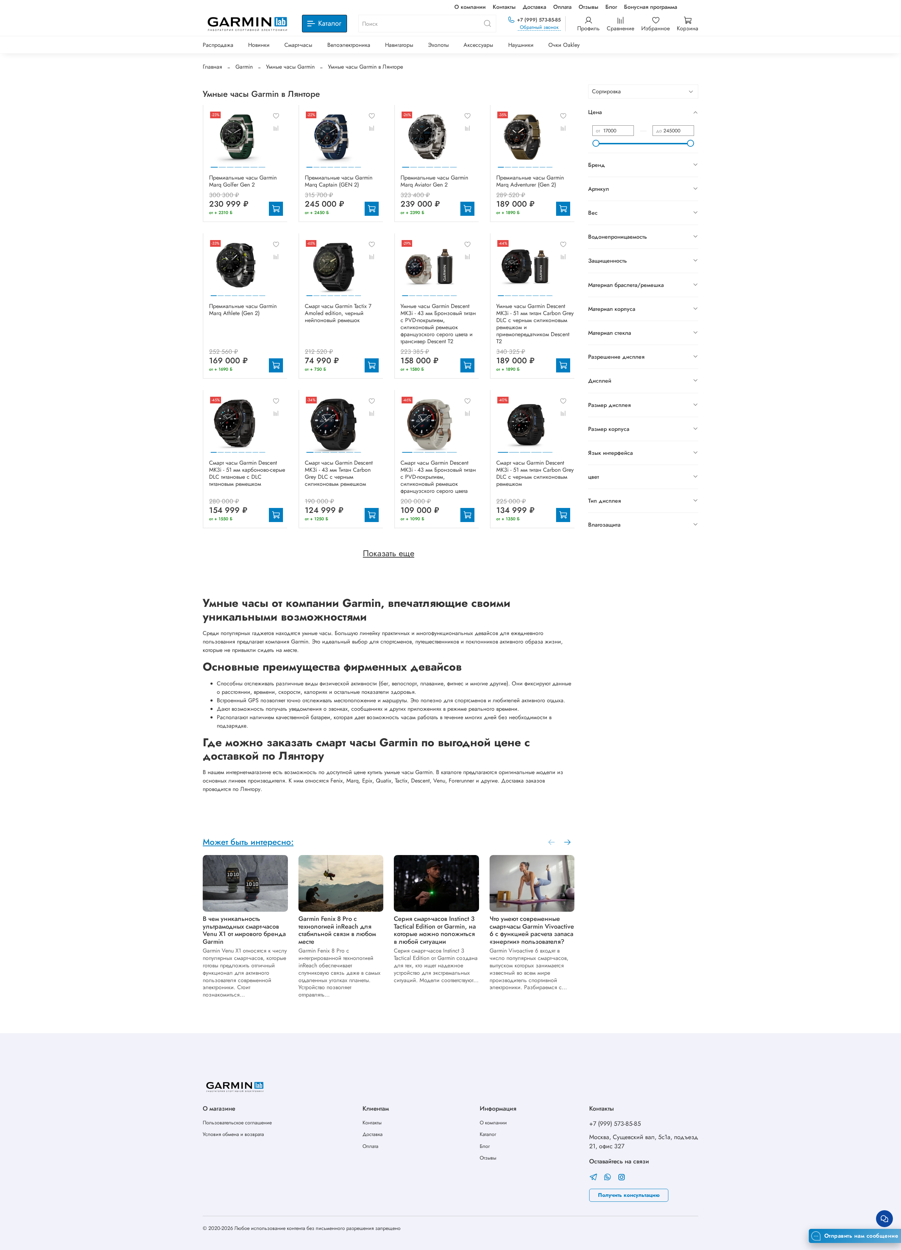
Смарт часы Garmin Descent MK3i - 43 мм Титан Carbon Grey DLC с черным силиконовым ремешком (339, 473)
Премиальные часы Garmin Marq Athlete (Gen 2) (243, 309)
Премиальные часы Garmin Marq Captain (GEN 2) (338, 181)
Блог (611, 7)
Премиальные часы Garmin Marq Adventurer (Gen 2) (530, 181)
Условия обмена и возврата (233, 1134)
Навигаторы (399, 45)
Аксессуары (478, 45)
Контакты (504, 7)
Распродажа (218, 45)
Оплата (562, 7)
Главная (212, 67)
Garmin (244, 67)
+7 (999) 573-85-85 (539, 19)
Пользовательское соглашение (237, 1122)
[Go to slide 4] (238, 164)
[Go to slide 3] (230, 164)
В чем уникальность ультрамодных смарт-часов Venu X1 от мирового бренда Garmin (244, 930)
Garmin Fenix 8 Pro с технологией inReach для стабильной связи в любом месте (337, 930)
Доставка (534, 7)
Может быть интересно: (248, 842)
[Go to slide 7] (261, 164)
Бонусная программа (650, 7)
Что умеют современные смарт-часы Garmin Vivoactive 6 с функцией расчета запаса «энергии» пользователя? (532, 930)
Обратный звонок (539, 27)
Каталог (488, 1134)
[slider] (596, 143)
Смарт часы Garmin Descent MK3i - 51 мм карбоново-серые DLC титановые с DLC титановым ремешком (247, 473)
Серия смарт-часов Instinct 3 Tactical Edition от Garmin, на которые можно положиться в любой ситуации (435, 930)
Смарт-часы (298, 45)
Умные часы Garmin (290, 67)
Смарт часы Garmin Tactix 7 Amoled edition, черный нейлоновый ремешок (338, 313)
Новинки (259, 45)
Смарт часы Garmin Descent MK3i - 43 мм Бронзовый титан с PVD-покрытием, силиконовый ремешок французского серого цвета (438, 477)
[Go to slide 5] (246, 164)
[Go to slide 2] (222, 164)
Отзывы (588, 7)
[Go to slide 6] (254, 164)
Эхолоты (438, 45)
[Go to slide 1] (214, 164)
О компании (470, 7)
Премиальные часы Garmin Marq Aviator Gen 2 (434, 181)
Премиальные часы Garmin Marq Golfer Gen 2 (243, 181)
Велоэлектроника (348, 45)
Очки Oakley (564, 45)
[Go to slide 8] (358, 164)
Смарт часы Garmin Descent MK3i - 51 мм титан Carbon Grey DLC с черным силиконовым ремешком (535, 473)
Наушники (521, 45)
